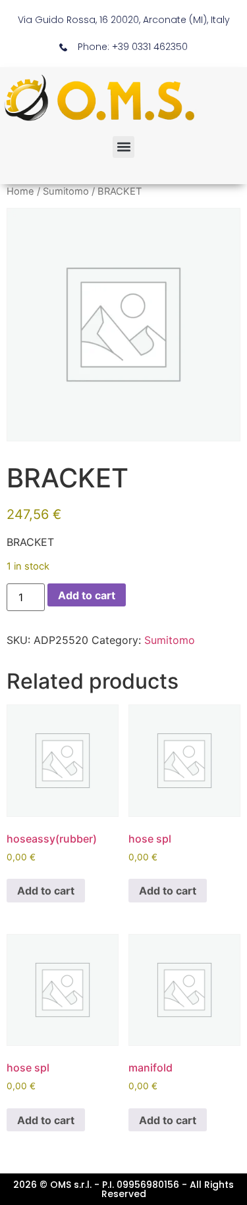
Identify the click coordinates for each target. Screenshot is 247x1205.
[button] (123, 147)
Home (20, 191)
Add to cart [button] (45, 890)
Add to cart (86, 595)
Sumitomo (66, 191)
